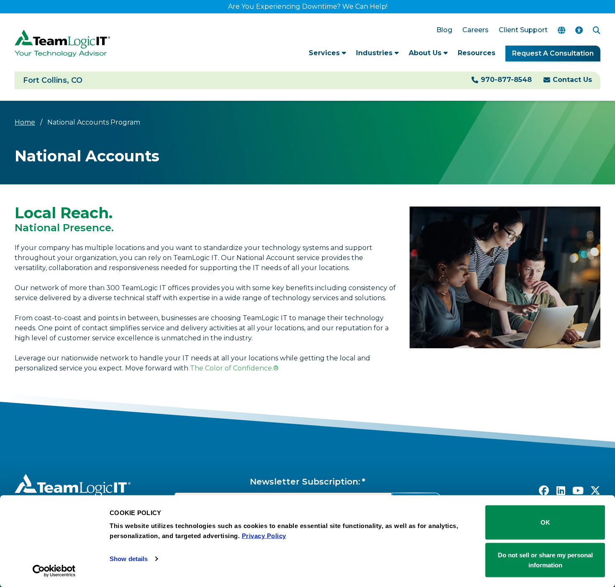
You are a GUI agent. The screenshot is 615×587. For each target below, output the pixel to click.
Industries (375, 53)
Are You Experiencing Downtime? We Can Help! (307, 6)
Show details (129, 558)
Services (325, 53)
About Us (426, 53)
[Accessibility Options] (579, 30)
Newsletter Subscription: (305, 482)
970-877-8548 (506, 80)
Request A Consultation (553, 53)
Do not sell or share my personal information (545, 559)
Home (25, 122)
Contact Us (572, 80)
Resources (476, 53)
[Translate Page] (561, 30)
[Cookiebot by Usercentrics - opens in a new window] (54, 570)
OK (545, 522)
